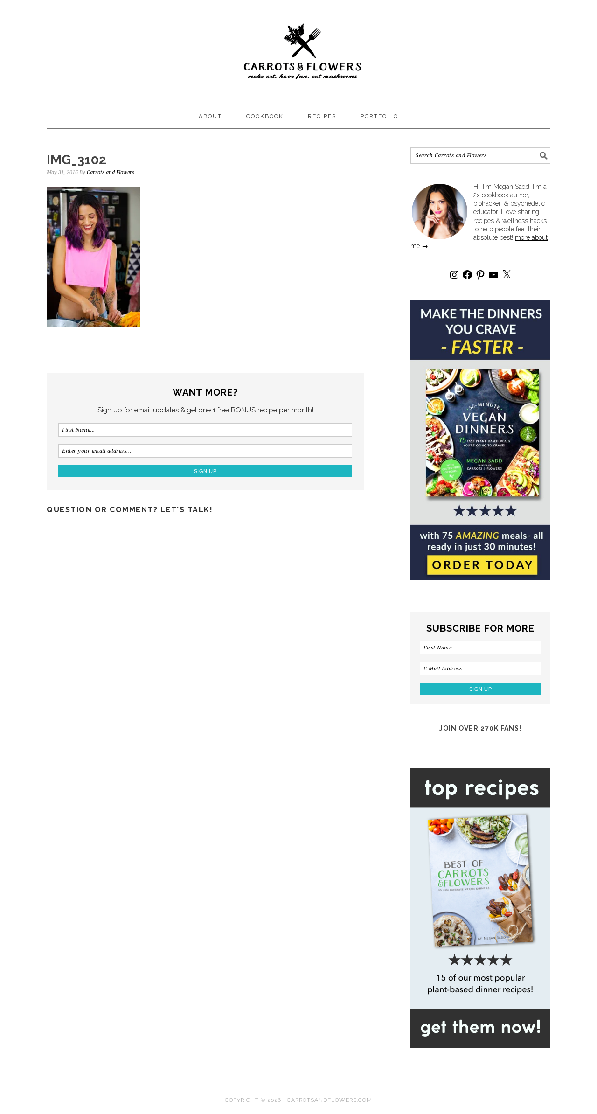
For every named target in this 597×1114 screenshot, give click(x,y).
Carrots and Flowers (298, 47)
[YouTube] (493, 274)
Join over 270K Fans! (480, 728)
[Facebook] (467, 274)
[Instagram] (454, 274)
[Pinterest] (480, 274)
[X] (506, 274)
